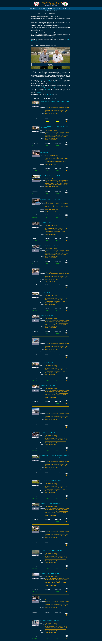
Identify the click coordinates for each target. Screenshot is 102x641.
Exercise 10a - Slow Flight (46, 362)
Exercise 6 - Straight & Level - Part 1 (49, 245)
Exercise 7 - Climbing (45, 292)
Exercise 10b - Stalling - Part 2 (47, 409)
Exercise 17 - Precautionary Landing (49, 573)
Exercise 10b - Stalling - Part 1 (47, 385)
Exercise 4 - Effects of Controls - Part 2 (50, 199)
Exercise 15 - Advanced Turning (48, 527)
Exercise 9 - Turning (45, 339)
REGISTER (59, 8)
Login (48, 80)
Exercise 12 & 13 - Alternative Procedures (50, 480)
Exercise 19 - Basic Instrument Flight (49, 620)
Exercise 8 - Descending (46, 315)
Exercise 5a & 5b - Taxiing (46, 222)
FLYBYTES (50, 8)
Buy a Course (53, 81)
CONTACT (70, 8)
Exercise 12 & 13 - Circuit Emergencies (50, 503)
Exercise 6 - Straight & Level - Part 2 (49, 269)
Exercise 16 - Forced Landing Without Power (51, 550)
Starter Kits (47, 89)
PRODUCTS (45, 8)
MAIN (31, 8)
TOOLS (54, 8)
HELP (66, 8)
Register (40, 80)
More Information (35, 106)
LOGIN (63, 8)
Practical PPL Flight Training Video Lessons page (43, 87)
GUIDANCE (35, 8)
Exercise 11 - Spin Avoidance (47, 432)
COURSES (40, 8)
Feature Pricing (56, 78)
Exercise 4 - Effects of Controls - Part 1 (50, 175)
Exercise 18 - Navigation (46, 597)
